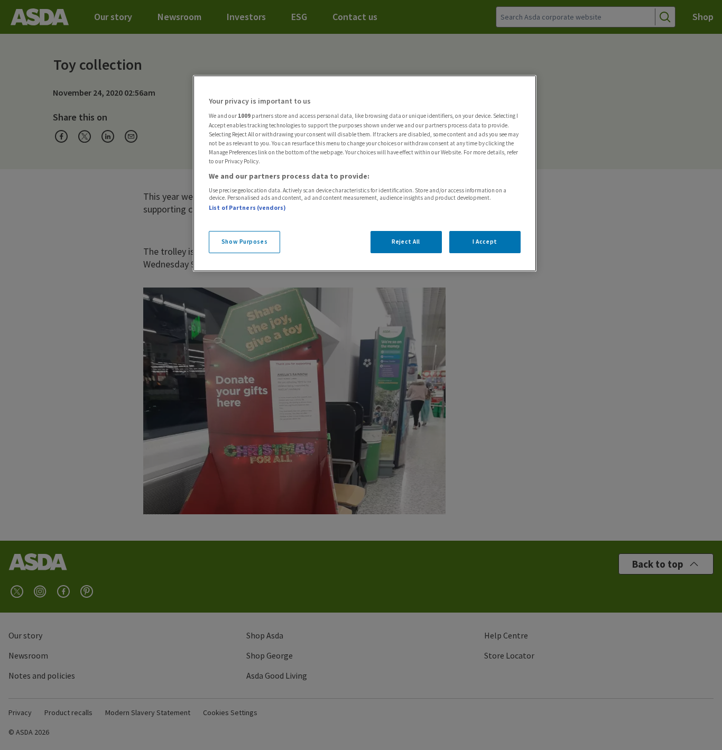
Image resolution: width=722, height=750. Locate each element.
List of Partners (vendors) (247, 207)
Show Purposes (244, 241)
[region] (364, 173)
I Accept (485, 241)
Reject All (406, 241)
